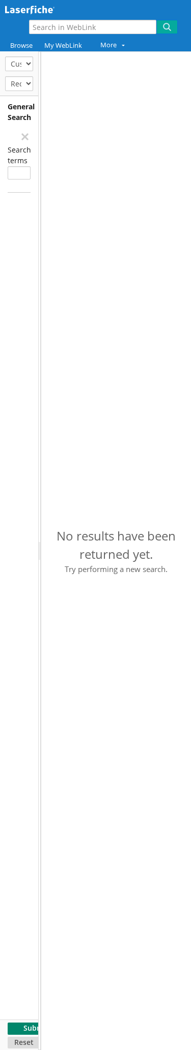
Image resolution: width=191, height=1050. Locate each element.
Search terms (19, 155)
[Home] (43, 8)
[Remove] (24, 136)
